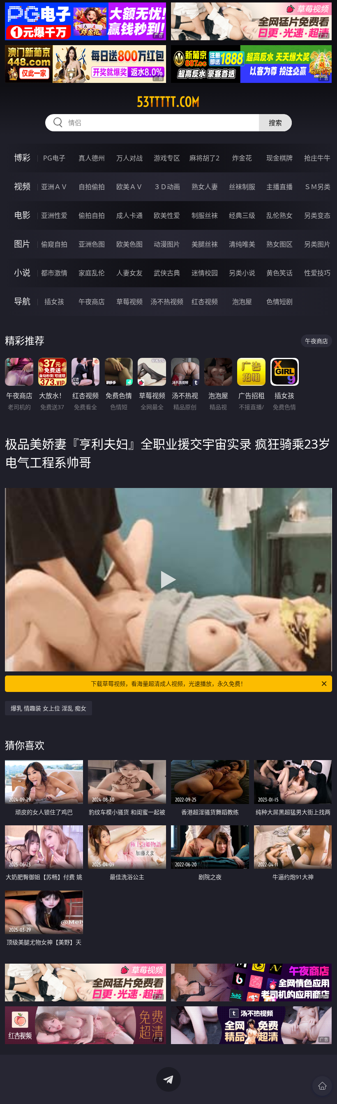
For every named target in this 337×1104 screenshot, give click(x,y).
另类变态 (317, 215)
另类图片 (317, 244)
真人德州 (91, 158)
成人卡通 (129, 215)
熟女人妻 (205, 186)
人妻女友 (129, 272)
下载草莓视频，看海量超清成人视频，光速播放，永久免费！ (168, 683)
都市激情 (54, 272)
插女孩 (54, 301)
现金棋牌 (279, 158)
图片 (22, 244)
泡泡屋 (242, 301)
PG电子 (54, 158)
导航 (22, 301)
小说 (22, 272)
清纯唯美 (242, 244)
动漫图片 (167, 244)
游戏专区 (167, 158)
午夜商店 (91, 301)
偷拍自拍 (91, 215)
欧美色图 (129, 244)
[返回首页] (322, 1086)
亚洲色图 (91, 244)
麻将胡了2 (204, 158)
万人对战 (129, 158)
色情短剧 (279, 301)
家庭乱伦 (91, 272)
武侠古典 (167, 272)
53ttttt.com (168, 102)
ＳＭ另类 (317, 186)
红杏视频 (205, 301)
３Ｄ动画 (167, 186)
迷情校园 (205, 272)
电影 (22, 215)
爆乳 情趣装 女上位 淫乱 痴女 (48, 708)
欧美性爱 (167, 215)
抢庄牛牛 (317, 158)
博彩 (22, 157)
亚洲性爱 (54, 215)
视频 (22, 186)
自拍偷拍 (91, 186)
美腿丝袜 (205, 244)
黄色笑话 (279, 272)
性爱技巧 (317, 272)
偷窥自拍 (54, 244)
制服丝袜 (205, 215)
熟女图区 (279, 244)
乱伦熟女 (279, 215)
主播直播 (279, 186)
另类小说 (242, 272)
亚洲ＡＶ (54, 186)
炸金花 (242, 158)
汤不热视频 (166, 301)
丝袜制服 (242, 186)
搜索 (275, 122)
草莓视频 (129, 301)
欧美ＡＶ (129, 186)
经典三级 (242, 215)
